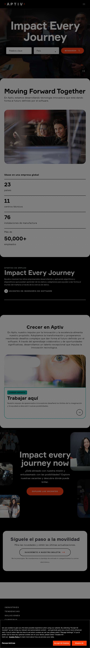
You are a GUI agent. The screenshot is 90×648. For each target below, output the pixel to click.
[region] (45, 634)
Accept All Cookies (61, 643)
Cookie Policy (14, 637)
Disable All (79, 643)
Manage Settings (8, 643)
